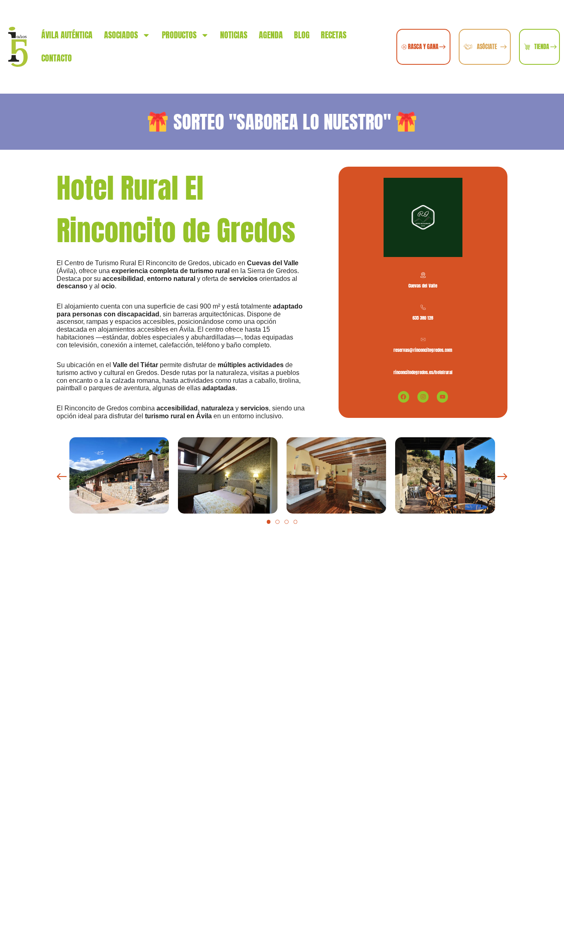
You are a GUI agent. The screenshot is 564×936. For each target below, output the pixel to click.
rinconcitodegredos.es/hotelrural (423, 372)
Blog (302, 34)
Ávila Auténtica (66, 34)
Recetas (333, 34)
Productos (179, 34)
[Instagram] (423, 396)
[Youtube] (442, 396)
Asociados (121, 34)
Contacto (56, 58)
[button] (62, 477)
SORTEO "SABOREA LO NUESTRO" (282, 122)
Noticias (233, 34)
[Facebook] (403, 396)
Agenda (271, 34)
